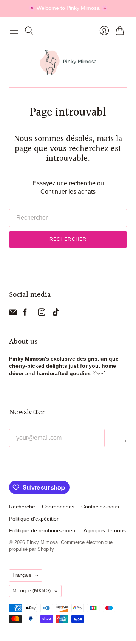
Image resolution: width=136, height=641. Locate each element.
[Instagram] (41, 314)
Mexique (31, 590)
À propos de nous (104, 530)
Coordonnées (58, 507)
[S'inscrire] (122, 441)
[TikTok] (56, 314)
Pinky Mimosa (42, 542)
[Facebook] (25, 314)
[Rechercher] (29, 30)
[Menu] (14, 31)
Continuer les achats (68, 191)
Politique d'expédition (34, 519)
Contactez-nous (100, 507)
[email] (13, 314)
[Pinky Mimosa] (68, 62)
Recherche (22, 507)
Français (21, 575)
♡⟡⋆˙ (99, 373)
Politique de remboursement (43, 530)
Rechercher (68, 239)
